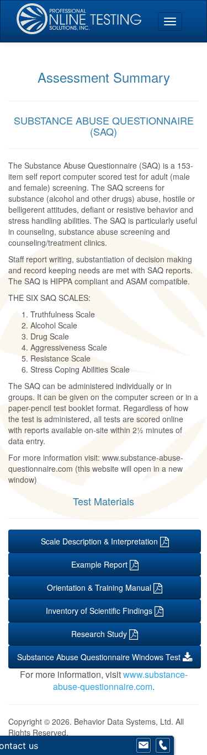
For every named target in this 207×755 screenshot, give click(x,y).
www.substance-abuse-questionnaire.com (120, 680)
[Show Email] (143, 745)
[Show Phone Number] (163, 745)
